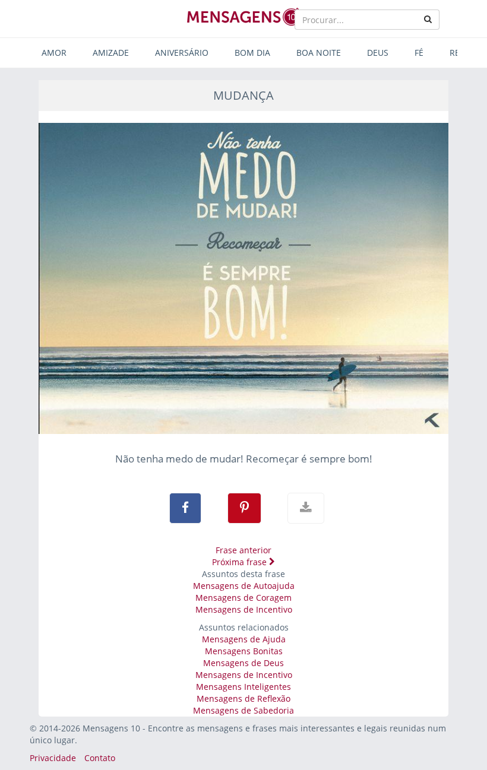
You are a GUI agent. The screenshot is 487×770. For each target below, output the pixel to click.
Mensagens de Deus (243, 662)
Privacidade (53, 757)
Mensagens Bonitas (244, 651)
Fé (419, 52)
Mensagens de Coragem (243, 597)
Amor (54, 52)
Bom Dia (252, 52)
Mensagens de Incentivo (243, 609)
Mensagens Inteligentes (243, 686)
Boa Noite (318, 52)
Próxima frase (240, 562)
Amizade (111, 52)
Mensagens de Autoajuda (244, 585)
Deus (377, 52)
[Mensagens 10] (243, 16)
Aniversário (181, 52)
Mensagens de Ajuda (244, 639)
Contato (99, 757)
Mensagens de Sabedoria (243, 710)
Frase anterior (243, 550)
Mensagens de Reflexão (243, 698)
